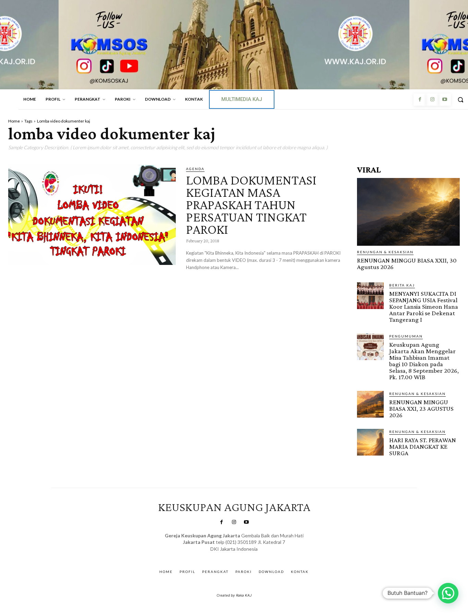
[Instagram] (432, 99)
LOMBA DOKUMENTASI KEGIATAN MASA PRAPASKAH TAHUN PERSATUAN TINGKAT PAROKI (251, 204)
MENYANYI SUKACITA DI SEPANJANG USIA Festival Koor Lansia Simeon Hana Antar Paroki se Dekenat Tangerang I (423, 306)
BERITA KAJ (402, 285)
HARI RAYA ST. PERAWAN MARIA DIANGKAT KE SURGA (422, 446)
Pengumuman (406, 336)
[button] (448, 593)
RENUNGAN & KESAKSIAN (385, 252)
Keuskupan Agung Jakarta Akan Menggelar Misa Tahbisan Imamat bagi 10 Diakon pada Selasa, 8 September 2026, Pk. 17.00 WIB (424, 361)
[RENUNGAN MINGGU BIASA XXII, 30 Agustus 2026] (408, 212)
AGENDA (195, 169)
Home (14, 121)
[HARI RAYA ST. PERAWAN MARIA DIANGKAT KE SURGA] (370, 442)
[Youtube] (445, 99)
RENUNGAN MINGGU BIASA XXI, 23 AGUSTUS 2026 (421, 408)
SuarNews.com (224, 556)
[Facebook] (420, 99)
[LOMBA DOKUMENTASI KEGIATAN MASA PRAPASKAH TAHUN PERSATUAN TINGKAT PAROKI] (92, 214)
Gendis (254, 556)
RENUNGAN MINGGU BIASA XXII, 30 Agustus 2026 (407, 263)
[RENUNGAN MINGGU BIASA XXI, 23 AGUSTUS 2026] (370, 404)
